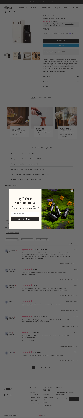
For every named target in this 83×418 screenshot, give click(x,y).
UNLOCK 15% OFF (25, 219)
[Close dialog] (72, 190)
